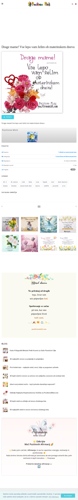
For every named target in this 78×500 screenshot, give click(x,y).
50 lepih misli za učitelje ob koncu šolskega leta (28, 401)
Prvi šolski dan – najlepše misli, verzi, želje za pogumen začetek (34, 367)
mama (5, 186)
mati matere (62, 182)
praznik (55, 186)
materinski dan (26, 186)
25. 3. (5, 182)
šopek (45, 182)
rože (23, 182)
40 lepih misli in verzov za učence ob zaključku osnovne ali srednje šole (37, 376)
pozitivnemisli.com (39, 329)
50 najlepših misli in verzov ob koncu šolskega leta (29, 410)
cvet (52, 182)
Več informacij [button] (54, 497)
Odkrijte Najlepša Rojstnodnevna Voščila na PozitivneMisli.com (34, 393)
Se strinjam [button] (68, 495)
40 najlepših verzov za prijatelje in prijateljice (27, 359)
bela (30, 182)
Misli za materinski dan (68, 152)
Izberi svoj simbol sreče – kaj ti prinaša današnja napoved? (32, 384)
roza (37, 182)
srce (63, 186)
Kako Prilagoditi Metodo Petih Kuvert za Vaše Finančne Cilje (33, 350)
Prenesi (8, 117)
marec (37, 186)
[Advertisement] (39, 25)
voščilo (46, 186)
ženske (14, 186)
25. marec (14, 182)
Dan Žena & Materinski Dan (66, 156)
